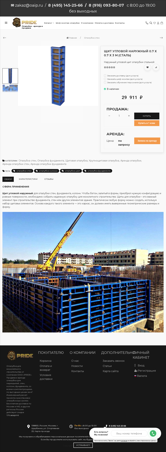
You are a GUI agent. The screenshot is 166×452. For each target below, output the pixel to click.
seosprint (15, 415)
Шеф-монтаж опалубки (68, 23)
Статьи (107, 366)
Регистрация (147, 370)
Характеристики (28, 179)
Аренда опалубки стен (16, 164)
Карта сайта (111, 371)
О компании (87, 23)
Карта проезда (42, 431)
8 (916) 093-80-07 (106, 5)
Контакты (120, 23)
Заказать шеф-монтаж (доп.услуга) (124, 79)
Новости (77, 366)
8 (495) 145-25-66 (65, 5)
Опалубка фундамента (51, 160)
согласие (124, 440)
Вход (141, 365)
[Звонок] (153, 433)
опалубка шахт (72, 171)
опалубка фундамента (99, 171)
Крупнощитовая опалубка (104, 160)
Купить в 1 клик (146, 123)
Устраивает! (83, 445)
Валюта (142, 375)
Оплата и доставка (104, 23)
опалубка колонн (48, 171)
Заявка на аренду (147, 140)
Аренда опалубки (131, 160)
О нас (75, 360)
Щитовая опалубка (76, 160)
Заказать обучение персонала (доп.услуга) (129, 82)
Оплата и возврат (46, 367)
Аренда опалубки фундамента (48, 164)
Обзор (8, 179)
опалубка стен (23, 171)
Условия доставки (46, 377)
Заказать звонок (114, 360)
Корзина (45, 360)
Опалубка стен (28, 160)
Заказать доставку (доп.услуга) (122, 75)
